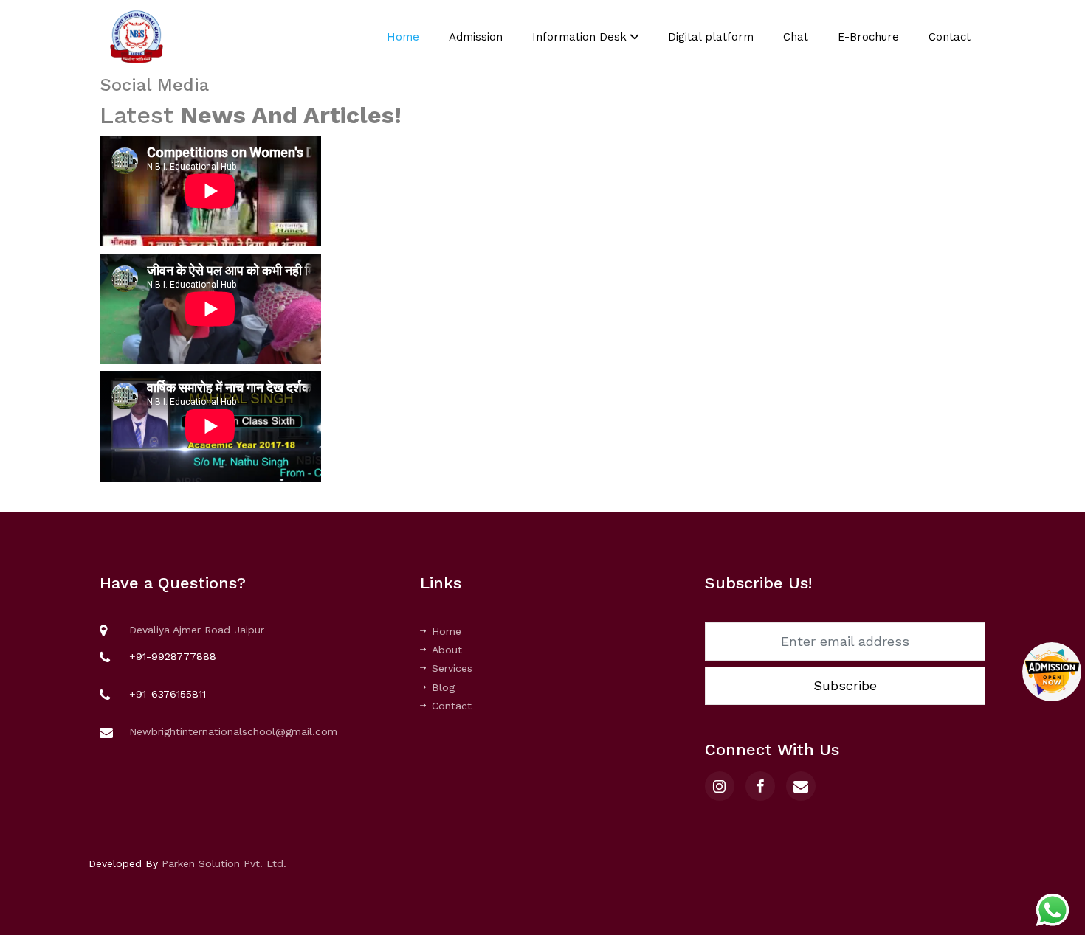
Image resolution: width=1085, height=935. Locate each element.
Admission (476, 37)
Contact (950, 37)
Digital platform (711, 37)
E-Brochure (868, 37)
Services (452, 668)
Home (403, 37)
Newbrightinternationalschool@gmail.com (233, 731)
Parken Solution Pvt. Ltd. (224, 863)
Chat (795, 37)
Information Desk (581, 37)
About (447, 650)
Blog (443, 687)
